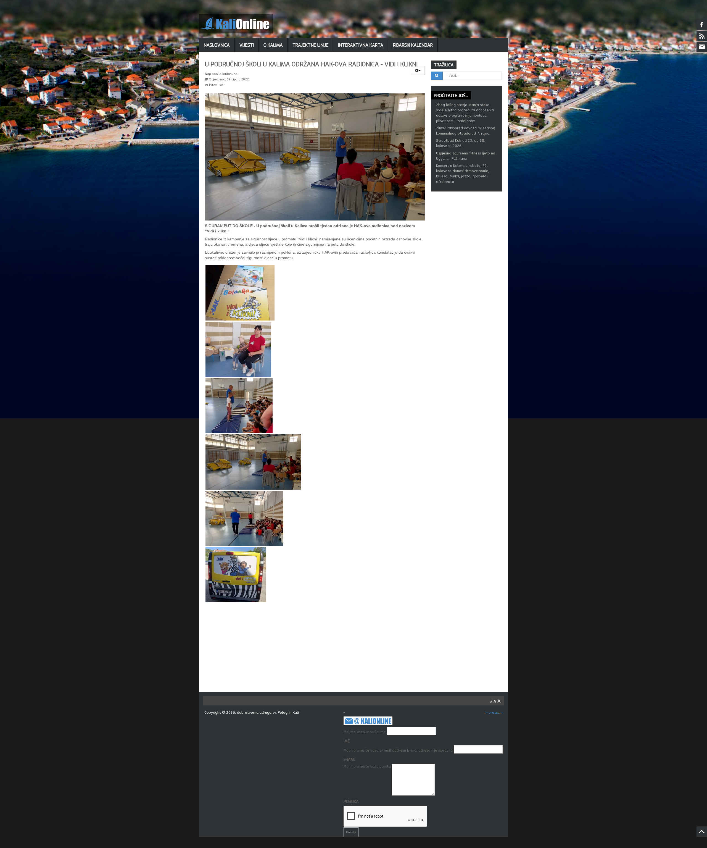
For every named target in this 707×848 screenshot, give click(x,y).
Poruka (351, 801)
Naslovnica (217, 45)
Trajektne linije (310, 45)
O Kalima (273, 45)
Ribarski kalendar (413, 45)
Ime (347, 741)
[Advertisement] (356, 650)
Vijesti (246, 45)
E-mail (350, 759)
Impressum (494, 712)
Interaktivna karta (360, 45)
